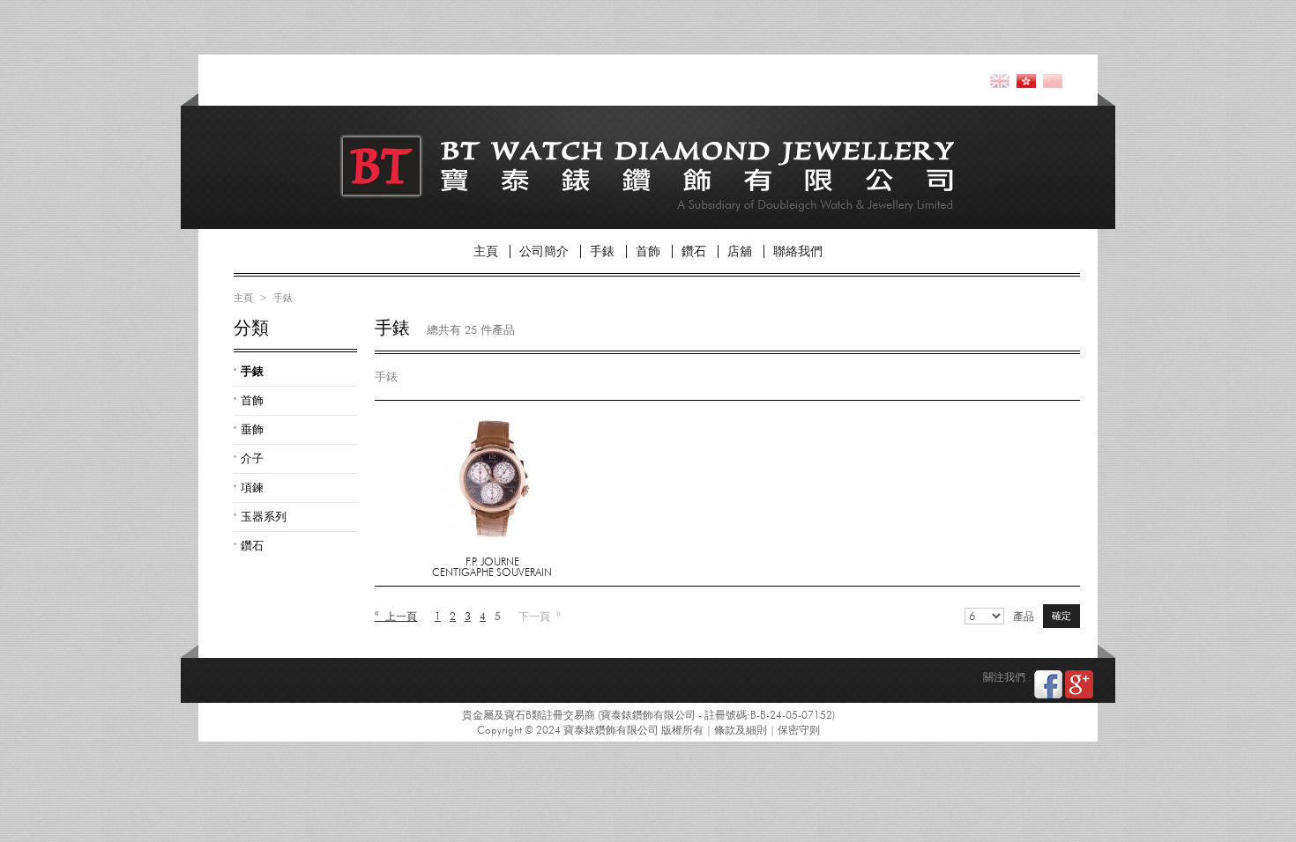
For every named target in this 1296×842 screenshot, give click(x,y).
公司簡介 (544, 251)
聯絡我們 (798, 251)
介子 (252, 458)
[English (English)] (999, 80)
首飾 (648, 251)
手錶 (602, 251)
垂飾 (252, 429)
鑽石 (694, 251)
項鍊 (252, 487)
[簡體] (1052, 80)
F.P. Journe (492, 561)
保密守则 (799, 729)
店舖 (739, 251)
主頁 (485, 251)
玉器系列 (264, 516)
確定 (1061, 615)
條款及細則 (740, 729)
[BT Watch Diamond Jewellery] (459, 160)
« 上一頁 (396, 616)
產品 (1023, 616)
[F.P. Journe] (492, 425)
